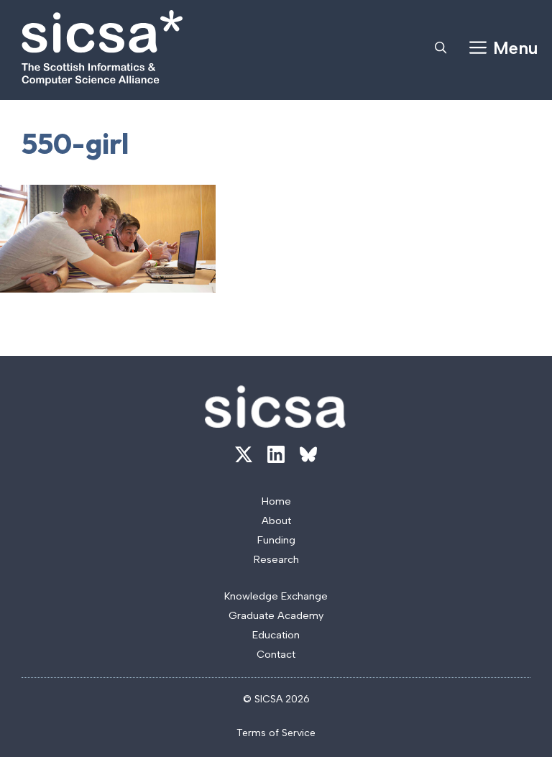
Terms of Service (276, 733)
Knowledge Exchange (276, 595)
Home (276, 501)
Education (276, 634)
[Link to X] (243, 454)
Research (276, 559)
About (276, 520)
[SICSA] (102, 48)
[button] (440, 48)
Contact (276, 654)
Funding (276, 539)
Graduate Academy (276, 615)
